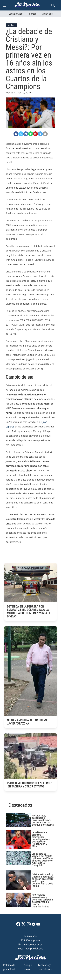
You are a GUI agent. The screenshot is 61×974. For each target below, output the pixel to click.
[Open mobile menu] (4, 5)
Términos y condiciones (45, 967)
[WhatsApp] (30, 133)
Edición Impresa (30, 940)
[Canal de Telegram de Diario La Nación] (33, 925)
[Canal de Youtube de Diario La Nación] (38, 925)
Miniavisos (47, 13)
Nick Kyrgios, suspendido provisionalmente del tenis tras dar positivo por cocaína (43, 820)
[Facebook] (16, 133)
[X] (20, 133)
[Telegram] (40, 133)
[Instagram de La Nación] (29, 925)
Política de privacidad (9, 967)
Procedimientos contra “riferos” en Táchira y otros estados (29, 784)
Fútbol (11, 25)
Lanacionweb (15, 13)
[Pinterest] (35, 133)
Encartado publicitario (30, 948)
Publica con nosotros (30, 944)
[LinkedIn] (25, 133)
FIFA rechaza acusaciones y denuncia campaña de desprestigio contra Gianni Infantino (42, 900)
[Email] (45, 133)
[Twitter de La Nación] (23, 925)
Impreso (32, 13)
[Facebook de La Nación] (18, 925)
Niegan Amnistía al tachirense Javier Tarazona (27, 721)
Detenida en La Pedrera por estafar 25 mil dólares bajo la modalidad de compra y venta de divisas (29, 611)
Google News (28, 967)
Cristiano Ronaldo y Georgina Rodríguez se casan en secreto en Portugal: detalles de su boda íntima (43, 880)
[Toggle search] (53, 5)
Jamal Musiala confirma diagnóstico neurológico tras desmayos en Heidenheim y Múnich (41, 839)
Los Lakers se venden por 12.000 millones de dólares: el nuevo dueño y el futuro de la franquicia (43, 859)
